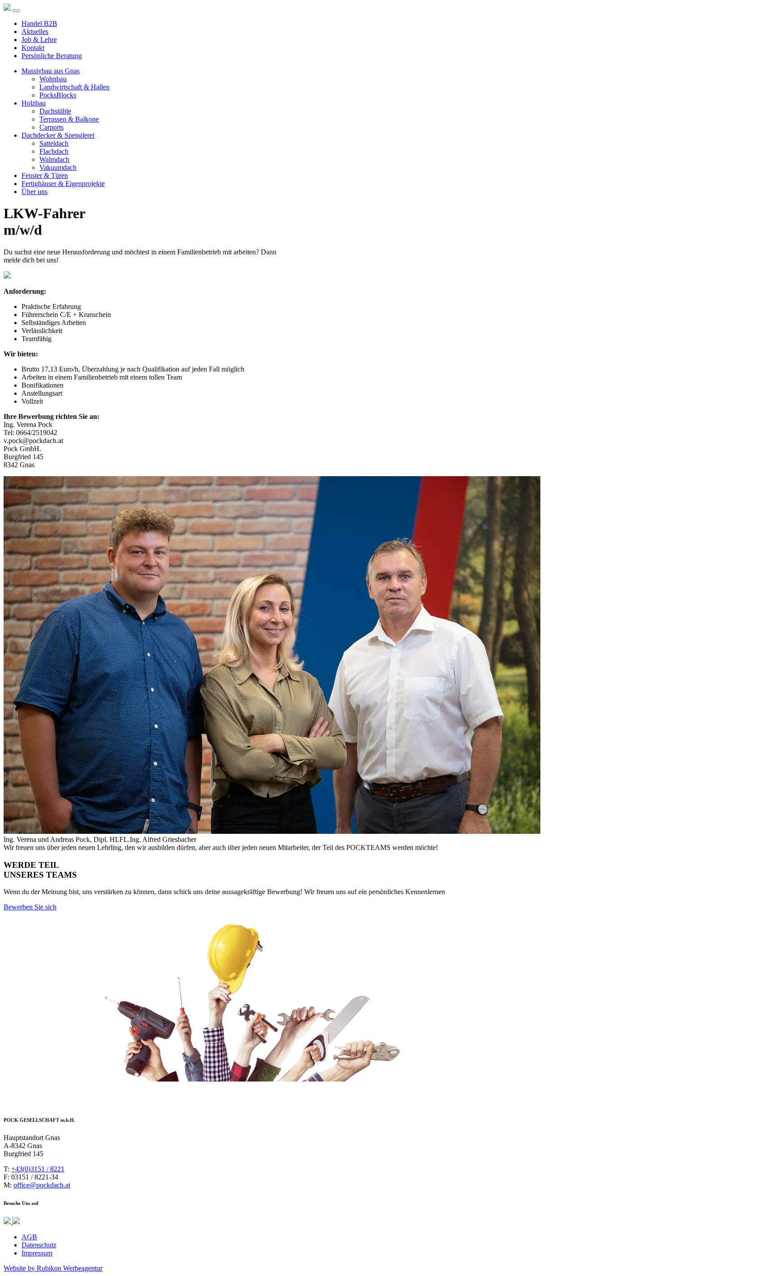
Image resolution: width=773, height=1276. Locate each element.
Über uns (34, 191)
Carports (51, 127)
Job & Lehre (39, 39)
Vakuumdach (57, 167)
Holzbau (33, 103)
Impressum (36, 1253)
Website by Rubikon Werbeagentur (53, 1268)
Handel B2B (39, 23)
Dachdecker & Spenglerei (57, 135)
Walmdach (54, 159)
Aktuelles (34, 31)
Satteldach (53, 143)
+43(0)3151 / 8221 (37, 1169)
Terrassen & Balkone (69, 119)
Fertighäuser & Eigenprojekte (63, 183)
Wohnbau (53, 79)
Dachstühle (55, 111)
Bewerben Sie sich (30, 907)
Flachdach (53, 151)
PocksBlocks (57, 95)
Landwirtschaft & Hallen (74, 87)
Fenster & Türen (44, 175)
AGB (29, 1237)
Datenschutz (38, 1245)
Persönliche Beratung (51, 55)
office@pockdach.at (41, 1185)
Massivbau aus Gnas (50, 71)
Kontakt (32, 47)
